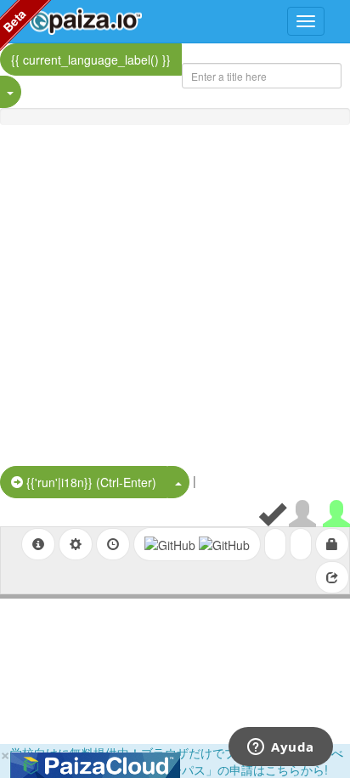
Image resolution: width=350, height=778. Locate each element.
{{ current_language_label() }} (91, 59)
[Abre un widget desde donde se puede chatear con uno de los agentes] (281, 748)
